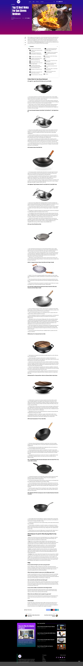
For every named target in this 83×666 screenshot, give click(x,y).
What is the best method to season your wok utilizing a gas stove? (50, 64)
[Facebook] (56, 1)
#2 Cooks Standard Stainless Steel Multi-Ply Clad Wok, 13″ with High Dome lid (36, 54)
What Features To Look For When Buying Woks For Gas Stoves (50, 57)
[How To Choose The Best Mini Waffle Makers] (61, 633)
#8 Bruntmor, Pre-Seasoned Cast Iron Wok (36, 70)
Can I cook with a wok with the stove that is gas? (51, 66)
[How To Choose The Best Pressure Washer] (61, 627)
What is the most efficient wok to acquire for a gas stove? (50, 72)
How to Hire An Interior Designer (26, 627)
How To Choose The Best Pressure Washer (46, 626)
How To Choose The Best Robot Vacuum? (45, 639)
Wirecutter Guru (63, 659)
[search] (54, 1)
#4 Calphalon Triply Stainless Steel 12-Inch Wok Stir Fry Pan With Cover (36, 59)
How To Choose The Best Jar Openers (45, 646)
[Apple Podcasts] (62, 1)
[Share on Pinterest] (28, 18)
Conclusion (46, 74)
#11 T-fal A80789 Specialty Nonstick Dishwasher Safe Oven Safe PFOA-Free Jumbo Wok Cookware (51, 49)
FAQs (45, 58)
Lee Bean (20, 644)
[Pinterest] (60, 1)
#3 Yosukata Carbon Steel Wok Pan (36, 56)
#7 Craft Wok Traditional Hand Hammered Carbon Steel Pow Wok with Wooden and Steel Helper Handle (35, 66)
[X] (58, 1)
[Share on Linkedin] (56, 610)
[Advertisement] (41, 664)
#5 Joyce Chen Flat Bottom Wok (35, 61)
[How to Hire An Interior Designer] (26, 634)
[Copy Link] (29, 18)
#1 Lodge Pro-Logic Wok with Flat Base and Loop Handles (36, 51)
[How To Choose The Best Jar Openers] (61, 646)
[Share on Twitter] (27, 18)
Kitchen (13, 4)
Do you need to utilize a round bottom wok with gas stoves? (51, 69)
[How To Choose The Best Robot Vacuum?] (61, 640)
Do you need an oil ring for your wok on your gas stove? (51, 61)
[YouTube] (59, 1)
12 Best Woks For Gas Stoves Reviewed (35, 48)
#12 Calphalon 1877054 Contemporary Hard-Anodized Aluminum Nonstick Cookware (51, 53)
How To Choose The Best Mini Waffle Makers (46, 633)
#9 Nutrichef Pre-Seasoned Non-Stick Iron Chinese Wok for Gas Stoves (36, 72)
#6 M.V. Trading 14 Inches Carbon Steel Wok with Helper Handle (36, 63)
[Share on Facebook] (25, 18)
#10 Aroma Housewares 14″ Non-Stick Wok (36, 75)
